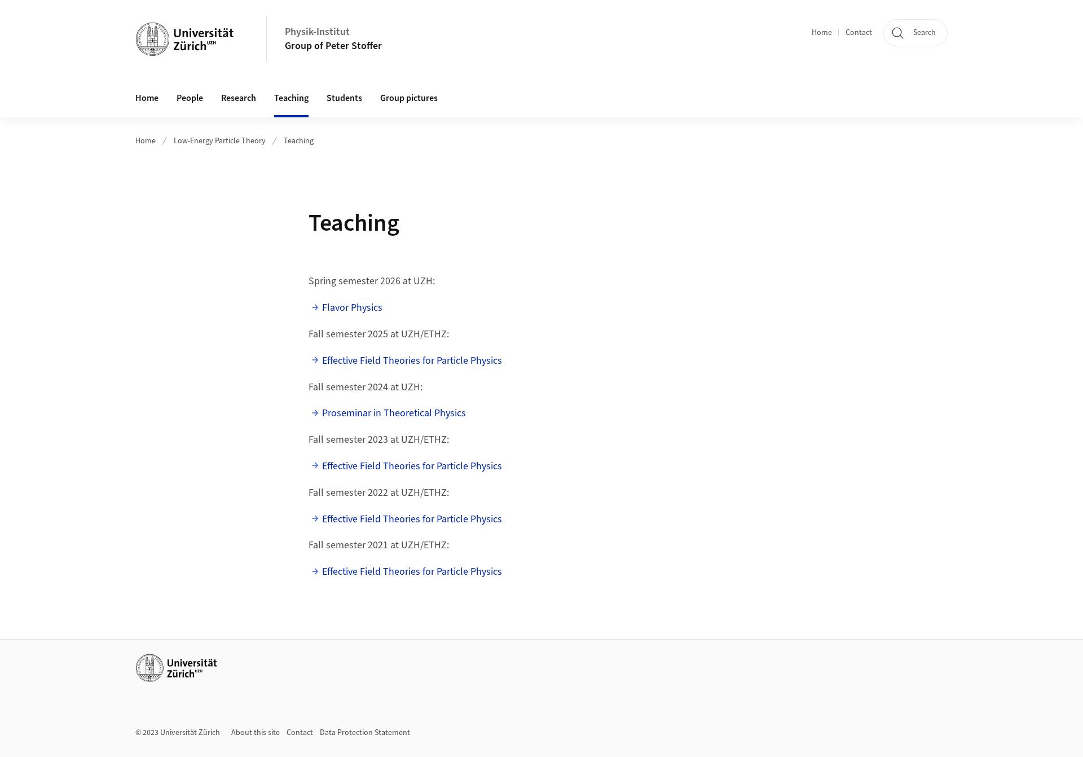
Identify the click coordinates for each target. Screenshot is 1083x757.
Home (822, 32)
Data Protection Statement (365, 732)
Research (238, 98)
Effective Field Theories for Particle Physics (412, 361)
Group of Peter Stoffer (333, 46)
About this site (255, 732)
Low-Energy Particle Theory (220, 141)
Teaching (291, 98)
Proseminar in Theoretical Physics (394, 413)
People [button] (190, 98)
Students (344, 98)
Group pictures (409, 98)
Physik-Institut (317, 32)
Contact (859, 32)
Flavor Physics (352, 308)
